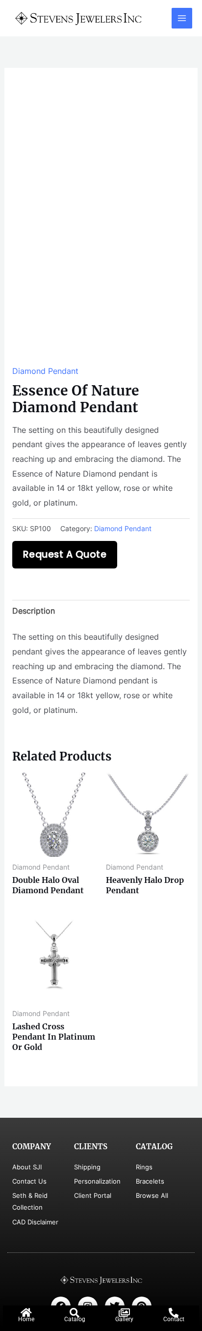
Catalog (74, 1319)
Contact (173, 1319)
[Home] (26, 1313)
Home (26, 1319)
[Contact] (173, 1313)
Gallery (124, 1319)
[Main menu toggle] (182, 18)
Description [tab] (33, 611)
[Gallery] (124, 1313)
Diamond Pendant (45, 371)
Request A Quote (65, 554)
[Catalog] (74, 1313)
